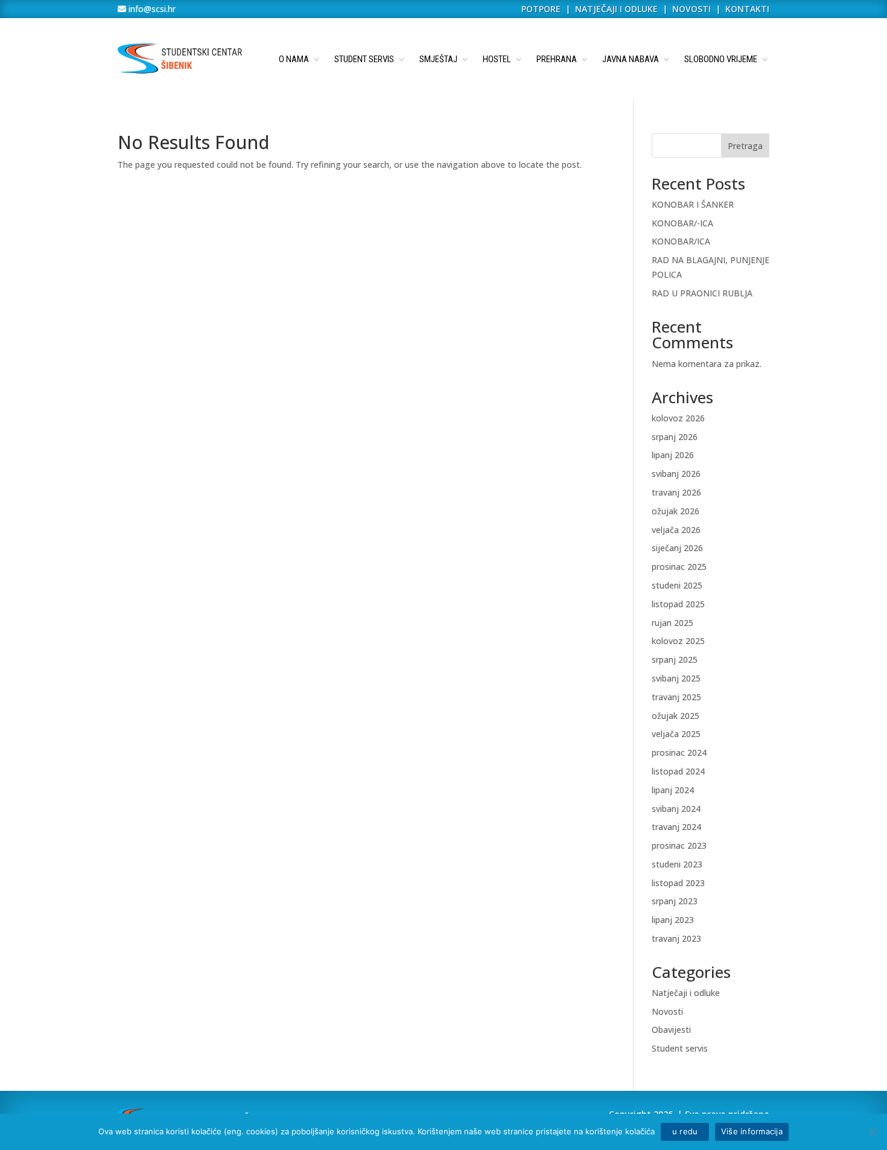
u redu (685, 1131)
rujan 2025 (672, 622)
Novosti (667, 1011)
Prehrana (556, 59)
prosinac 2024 (679, 752)
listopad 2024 (678, 771)
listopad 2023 (678, 883)
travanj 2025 (676, 697)
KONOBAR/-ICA (682, 223)
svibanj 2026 (676, 473)
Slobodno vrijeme (720, 59)
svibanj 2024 (676, 808)
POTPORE (541, 8)
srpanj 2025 (675, 659)
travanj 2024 (676, 826)
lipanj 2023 (673, 919)
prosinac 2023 (679, 845)
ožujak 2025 (675, 715)
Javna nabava (630, 59)
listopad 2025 (678, 604)
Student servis (364, 59)
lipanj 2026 (673, 455)
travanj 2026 (676, 492)
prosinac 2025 (679, 566)
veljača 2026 (676, 529)
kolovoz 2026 (678, 418)
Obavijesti (671, 1029)
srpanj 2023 (675, 901)
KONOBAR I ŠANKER (693, 204)
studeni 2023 (677, 864)
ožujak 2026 (675, 511)
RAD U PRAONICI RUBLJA (702, 293)
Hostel (497, 59)
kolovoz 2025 (678, 641)
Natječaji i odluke (686, 992)
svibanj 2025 (676, 678)
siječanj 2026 (677, 548)
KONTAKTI (747, 8)
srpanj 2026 (675, 436)
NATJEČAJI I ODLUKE (616, 8)
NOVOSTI (692, 8)
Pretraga (745, 146)
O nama (294, 59)
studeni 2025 (677, 585)
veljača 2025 (676, 734)
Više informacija (752, 1131)
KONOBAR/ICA (681, 241)
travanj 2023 (676, 938)
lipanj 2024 (673, 790)
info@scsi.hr (151, 8)
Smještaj (438, 59)
